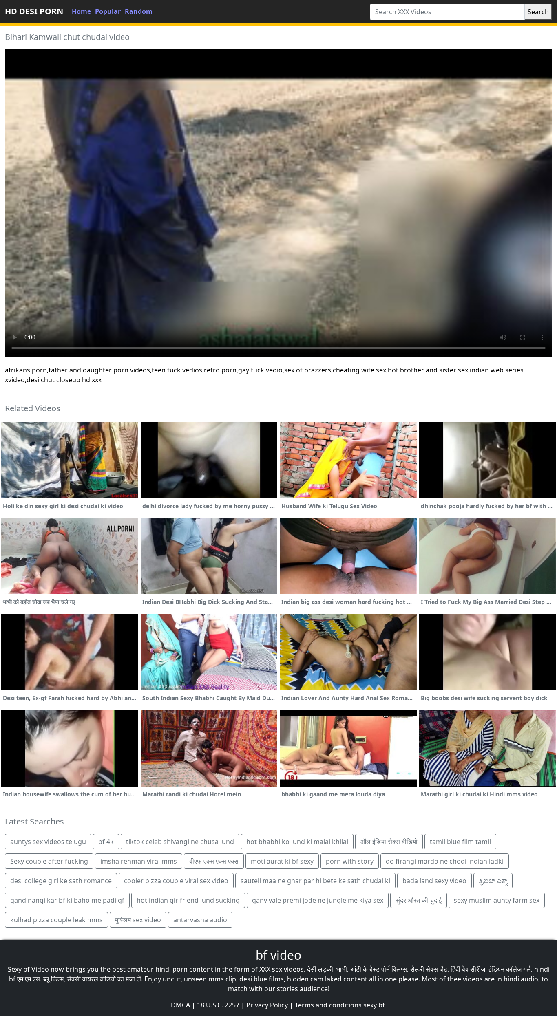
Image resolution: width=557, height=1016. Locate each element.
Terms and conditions (328, 1005)
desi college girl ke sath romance (61, 880)
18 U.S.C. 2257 (218, 1005)
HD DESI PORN (34, 11)
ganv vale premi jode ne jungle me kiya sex (317, 900)
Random (139, 11)
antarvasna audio (200, 919)
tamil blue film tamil (460, 841)
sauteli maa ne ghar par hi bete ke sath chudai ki (315, 880)
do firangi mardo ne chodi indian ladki (445, 861)
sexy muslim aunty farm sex (496, 900)
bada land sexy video (434, 880)
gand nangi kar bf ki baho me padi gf (67, 900)
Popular (108, 11)
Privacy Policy (267, 1005)
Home (81, 11)
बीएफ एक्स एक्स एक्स (214, 861)
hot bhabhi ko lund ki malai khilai (297, 841)
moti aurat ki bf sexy (282, 861)
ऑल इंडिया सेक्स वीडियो (389, 841)
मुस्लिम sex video (138, 919)
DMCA (180, 1005)
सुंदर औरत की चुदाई (419, 900)
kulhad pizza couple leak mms (56, 919)
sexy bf (374, 1005)
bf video (278, 955)
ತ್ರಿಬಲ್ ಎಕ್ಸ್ (493, 880)
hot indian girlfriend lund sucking (188, 900)
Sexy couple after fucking (49, 861)
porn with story (350, 861)
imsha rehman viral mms (138, 861)
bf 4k (106, 841)
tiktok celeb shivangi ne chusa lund (180, 841)
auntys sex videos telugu (48, 841)
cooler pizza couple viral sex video (176, 880)
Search (538, 11)
